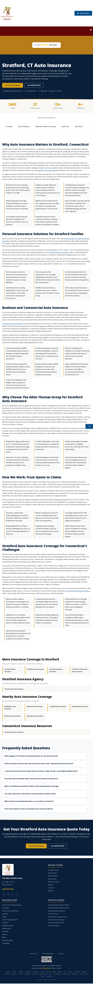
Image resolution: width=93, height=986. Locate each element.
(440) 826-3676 (8, 889)
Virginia (42, 976)
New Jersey (27, 974)
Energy (4, 917)
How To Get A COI (53, 914)
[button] (90, 29)
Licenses (61, 953)
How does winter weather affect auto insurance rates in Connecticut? (31, 779)
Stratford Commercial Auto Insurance (79, 670)
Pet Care (4, 934)
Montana (14, 974)
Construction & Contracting (10, 911)
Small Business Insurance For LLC (58, 917)
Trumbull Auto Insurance (57, 708)
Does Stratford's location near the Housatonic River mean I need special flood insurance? (38, 763)
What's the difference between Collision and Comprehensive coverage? (31, 786)
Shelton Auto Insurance (12, 717)
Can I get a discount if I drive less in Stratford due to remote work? (30, 794)
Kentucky (70, 972)
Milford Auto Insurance (35, 708)
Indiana (60, 972)
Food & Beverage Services (10, 920)
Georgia (48, 972)
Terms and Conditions (48, 953)
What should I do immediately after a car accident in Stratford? (29, 801)
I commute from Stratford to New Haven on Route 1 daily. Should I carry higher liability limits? (41, 771)
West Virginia (49, 976)
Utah (86, 974)
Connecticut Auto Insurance (14, 732)
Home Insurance (53, 876)
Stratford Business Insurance (55, 670)
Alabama (8, 972)
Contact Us (51, 888)
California (20, 972)
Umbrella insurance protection (58, 252)
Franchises (5, 922)
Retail (3, 937)
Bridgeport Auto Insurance (10, 708)
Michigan (84, 972)
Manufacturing (6, 928)
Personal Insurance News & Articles (58, 908)
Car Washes (5, 908)
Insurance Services (53, 870)
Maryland (77, 972)
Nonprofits (5, 931)
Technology (5, 943)
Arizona (14, 972)
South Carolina (66, 974)
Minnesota (7, 974)
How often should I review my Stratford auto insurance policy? (28, 809)
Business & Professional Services (12, 905)
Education (5, 914)
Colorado (27, 972)
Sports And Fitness (7, 940)
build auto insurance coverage (47, 170)
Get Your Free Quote (12, 85)
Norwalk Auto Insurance (35, 717)
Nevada (21, 974)
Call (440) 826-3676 (34, 85)
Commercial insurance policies (12, 324)
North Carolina (43, 974)
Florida (42, 972)
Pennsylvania (57, 974)
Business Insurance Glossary (56, 920)
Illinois (54, 972)
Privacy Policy (33, 953)
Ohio (50, 974)
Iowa (65, 972)
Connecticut (36, 972)
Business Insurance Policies (56, 922)
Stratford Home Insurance (10, 670)
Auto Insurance (52, 873)
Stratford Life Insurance (35, 670)
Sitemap (50, 890)
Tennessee (75, 974)
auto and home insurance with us (78, 591)
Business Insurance (53, 882)
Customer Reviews (53, 925)
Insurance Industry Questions (56, 911)
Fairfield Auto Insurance (80, 708)
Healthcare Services (8, 925)
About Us (50, 885)
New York (35, 974)
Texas (81, 974)
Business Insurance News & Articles (58, 905)
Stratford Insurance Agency (14, 689)
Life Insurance (52, 879)
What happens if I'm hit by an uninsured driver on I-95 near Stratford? (31, 756)
